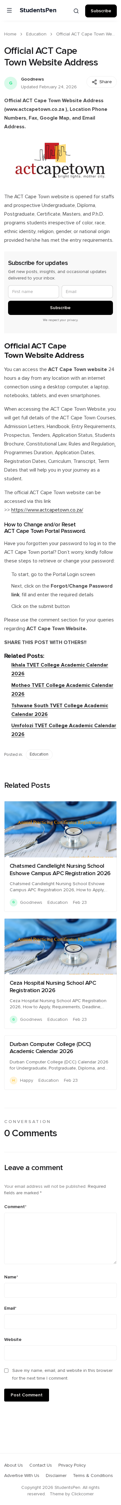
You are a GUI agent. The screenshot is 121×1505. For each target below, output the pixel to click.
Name (11, 1277)
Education (36, 34)
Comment (15, 1207)
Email (10, 1308)
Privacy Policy (72, 1465)
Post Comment (27, 1395)
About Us (13, 1465)
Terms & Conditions (93, 1475)
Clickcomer (82, 1494)
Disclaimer (56, 1475)
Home (10, 34)
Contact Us (40, 1465)
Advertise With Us (21, 1475)
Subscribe (101, 11)
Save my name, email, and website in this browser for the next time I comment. (62, 1374)
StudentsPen (38, 10)
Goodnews (32, 79)
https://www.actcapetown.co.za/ (47, 510)
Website (13, 1339)
